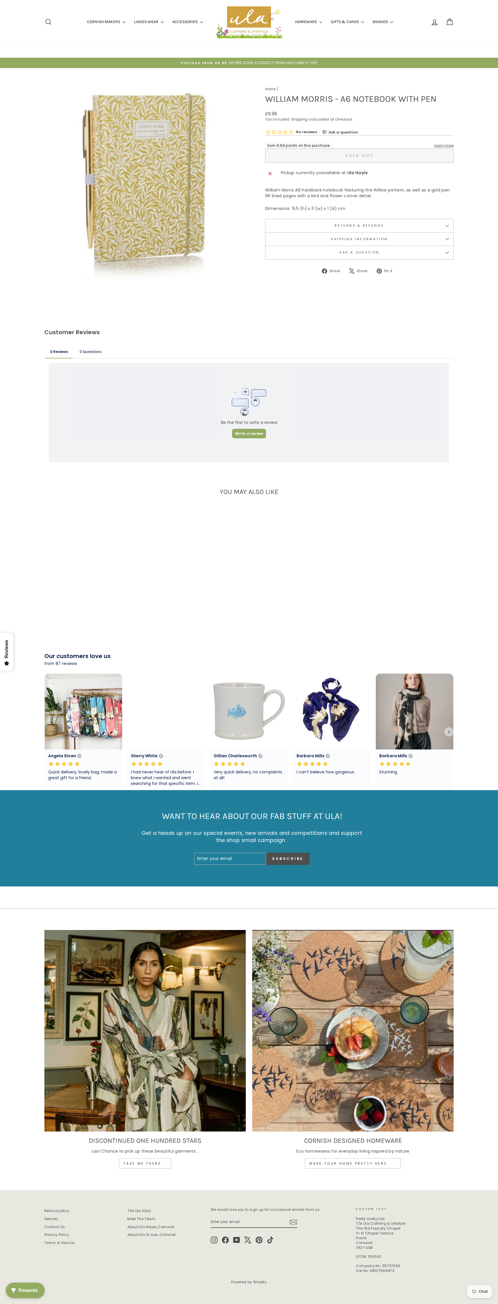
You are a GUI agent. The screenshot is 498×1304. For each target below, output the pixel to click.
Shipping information (359, 239)
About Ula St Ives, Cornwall (151, 1234)
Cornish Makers (104, 21)
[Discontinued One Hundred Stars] (145, 1031)
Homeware (306, 21)
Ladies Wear (146, 21)
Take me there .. (145, 1163)
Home (270, 89)
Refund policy (56, 1211)
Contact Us (54, 1227)
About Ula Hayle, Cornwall (150, 1227)
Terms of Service (59, 1243)
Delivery (51, 1219)
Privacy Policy (56, 1234)
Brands (381, 21)
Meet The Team (141, 1219)
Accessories (185, 21)
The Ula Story (139, 1211)
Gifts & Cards (345, 21)
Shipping (299, 119)
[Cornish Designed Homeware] (353, 1031)
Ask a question (359, 252)
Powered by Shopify (249, 1281)
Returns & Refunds (359, 225)
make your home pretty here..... (353, 1163)
